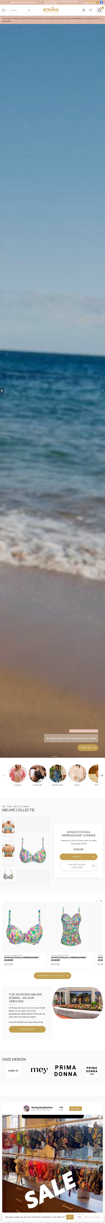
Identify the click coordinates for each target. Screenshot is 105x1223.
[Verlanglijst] (90, 10)
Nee (79, 1217)
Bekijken (77, 856)
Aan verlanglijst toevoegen (77, 866)
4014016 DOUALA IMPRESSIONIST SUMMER (21, 958)
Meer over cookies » (93, 1217)
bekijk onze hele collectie (50, 975)
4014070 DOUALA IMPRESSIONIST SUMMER (68, 958)
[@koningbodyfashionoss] (26, 1108)
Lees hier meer (27, 1029)
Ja (70, 1217)
